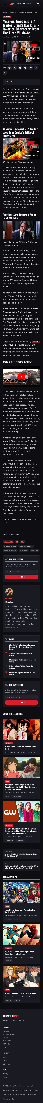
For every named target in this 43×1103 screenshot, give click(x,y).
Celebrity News (8, 1034)
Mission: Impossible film (22, 191)
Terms (5, 1077)
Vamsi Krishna (9, 793)
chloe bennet (9, 840)
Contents (9, 82)
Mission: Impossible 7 (26, 546)
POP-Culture (7, 1044)
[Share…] (5, 73)
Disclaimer (23, 1090)
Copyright (21, 1095)
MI (17, 542)
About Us (15, 1090)
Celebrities (12, 12)
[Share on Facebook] (20, 67)
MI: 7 (22, 542)
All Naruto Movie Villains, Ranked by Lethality (21, 667)
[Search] (38, 4)
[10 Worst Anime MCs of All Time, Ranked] (21, 976)
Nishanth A (8, 957)
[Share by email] (30, 67)
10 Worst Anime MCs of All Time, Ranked (20, 993)
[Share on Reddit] (25, 67)
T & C (4, 1095)
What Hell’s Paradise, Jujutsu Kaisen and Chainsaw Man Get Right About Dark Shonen (22, 647)
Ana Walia (8, 837)
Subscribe (21, 577)
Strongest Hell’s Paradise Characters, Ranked (21, 654)
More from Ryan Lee (12, 628)
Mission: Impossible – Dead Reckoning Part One (21, 344)
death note (9, 1000)
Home (5, 12)
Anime (7, 781)
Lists (4, 1047)
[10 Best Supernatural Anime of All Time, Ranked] (21, 729)
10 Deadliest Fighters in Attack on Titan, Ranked (22, 674)
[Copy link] (36, 68)
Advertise (6, 1064)
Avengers (8, 919)
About (5, 1057)
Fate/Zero (17, 1000)
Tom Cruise (34, 550)
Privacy (5, 1074)
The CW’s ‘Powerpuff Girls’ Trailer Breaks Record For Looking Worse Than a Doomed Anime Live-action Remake (21, 831)
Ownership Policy (9, 1099)
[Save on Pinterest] (9, 67)
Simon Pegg (23, 550)
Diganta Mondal (10, 915)
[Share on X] (14, 67)
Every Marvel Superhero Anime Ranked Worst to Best (20, 910)
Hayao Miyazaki (16, 796)
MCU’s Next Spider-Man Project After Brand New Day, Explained (19, 952)
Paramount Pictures (10, 550)
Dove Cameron (20, 840)
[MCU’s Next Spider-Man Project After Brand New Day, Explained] (21, 934)
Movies (5, 1038)
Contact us (6, 1090)
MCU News (8, 948)
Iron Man (16, 919)
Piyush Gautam (10, 752)
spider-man (9, 960)
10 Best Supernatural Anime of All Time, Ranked (20, 747)
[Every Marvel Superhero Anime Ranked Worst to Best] (21, 892)
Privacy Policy (31, 1095)
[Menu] (5, 4)
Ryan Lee (6, 37)
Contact (5, 1060)
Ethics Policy (12, 1095)
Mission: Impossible (10, 546)
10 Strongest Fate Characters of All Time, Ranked (22, 661)
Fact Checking (33, 1090)
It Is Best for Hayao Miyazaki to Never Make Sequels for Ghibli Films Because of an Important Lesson (21, 787)
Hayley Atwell (8, 542)
